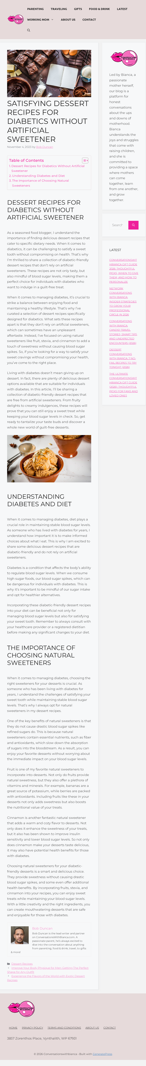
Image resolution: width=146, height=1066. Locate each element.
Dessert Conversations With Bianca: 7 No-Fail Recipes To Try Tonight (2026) (123, 358)
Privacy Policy (32, 1027)
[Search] (133, 225)
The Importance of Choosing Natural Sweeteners (40, 183)
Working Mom (38, 19)
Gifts (78, 9)
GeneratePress (102, 1054)
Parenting (35, 9)
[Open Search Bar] (29, 30)
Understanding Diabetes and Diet (38, 176)
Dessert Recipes (22, 963)
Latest (122, 9)
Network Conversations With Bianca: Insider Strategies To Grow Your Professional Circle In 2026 (123, 301)
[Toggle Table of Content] (83, 160)
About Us (68, 19)
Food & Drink (99, 9)
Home (13, 1027)
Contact (89, 19)
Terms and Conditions (64, 1027)
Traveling (59, 9)
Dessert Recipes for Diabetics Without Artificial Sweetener (48, 168)
